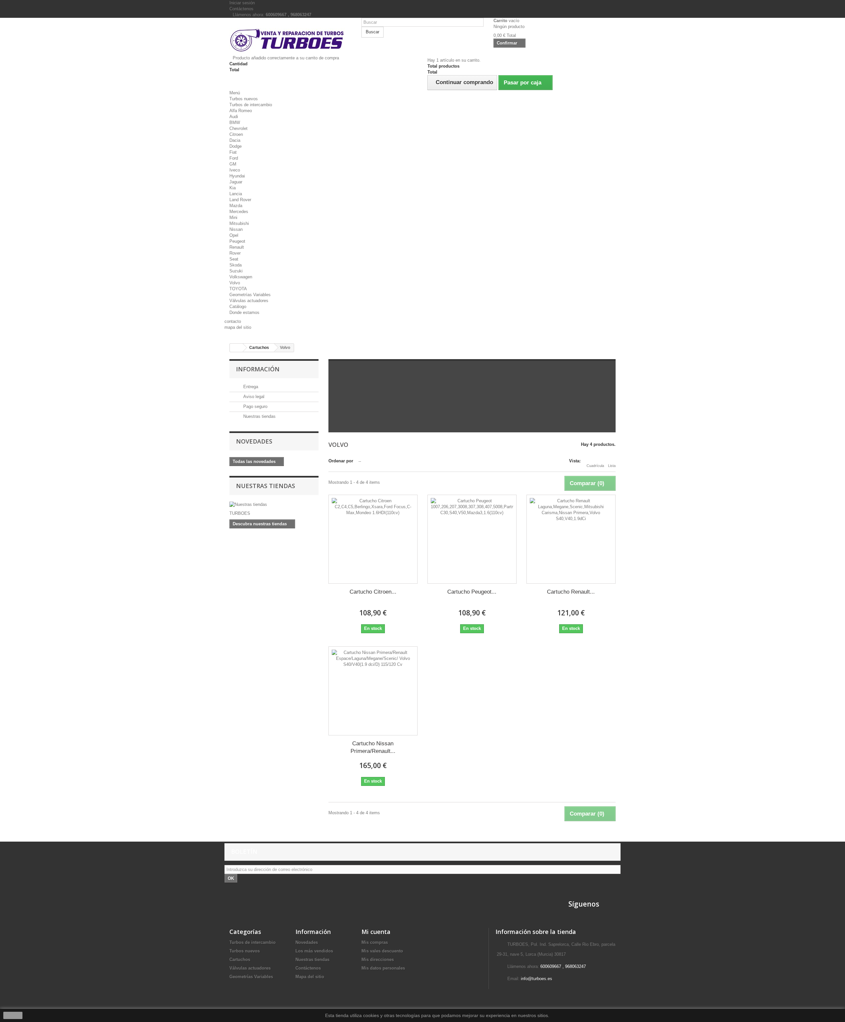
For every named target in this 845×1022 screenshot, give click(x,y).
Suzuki (236, 270)
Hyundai (237, 175)
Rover (235, 253)
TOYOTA (238, 288)
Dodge (235, 146)
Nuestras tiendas (259, 416)
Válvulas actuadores (248, 300)
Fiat (233, 152)
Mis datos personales (383, 968)
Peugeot (237, 241)
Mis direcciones (377, 959)
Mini (233, 217)
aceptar (13, 1015)
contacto (232, 321)
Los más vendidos (314, 950)
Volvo (234, 282)
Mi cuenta (375, 932)
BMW (234, 122)
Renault (236, 247)
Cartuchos (239, 959)
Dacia (234, 140)
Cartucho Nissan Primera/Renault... (373, 747)
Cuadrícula (595, 466)
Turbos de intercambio (250, 104)
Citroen (236, 134)
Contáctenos (241, 8)
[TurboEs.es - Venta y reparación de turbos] (290, 39)
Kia (232, 187)
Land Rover (240, 199)
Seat (233, 259)
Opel (233, 235)
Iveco (234, 170)
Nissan (236, 229)
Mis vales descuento (382, 950)
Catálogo (237, 306)
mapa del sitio (237, 327)
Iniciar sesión (242, 2)
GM (232, 164)
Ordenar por (340, 460)
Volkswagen (240, 276)
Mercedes (238, 211)
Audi (233, 116)
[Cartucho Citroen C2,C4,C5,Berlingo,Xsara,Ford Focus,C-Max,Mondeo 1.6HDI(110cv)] (373, 539)
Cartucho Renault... (571, 592)
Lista (612, 466)
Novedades (254, 441)
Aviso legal (253, 396)
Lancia (235, 193)
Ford (233, 158)
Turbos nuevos (243, 98)
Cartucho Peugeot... (471, 592)
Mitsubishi (239, 223)
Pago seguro (254, 406)
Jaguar (235, 181)
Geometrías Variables (250, 294)
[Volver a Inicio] (236, 348)
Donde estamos (244, 312)
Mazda (235, 205)
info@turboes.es (536, 978)
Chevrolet (238, 128)
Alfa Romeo (240, 110)
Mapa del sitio (309, 976)
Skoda (235, 265)
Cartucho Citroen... (373, 592)
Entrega (250, 386)
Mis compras (374, 942)
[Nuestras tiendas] (274, 505)
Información (258, 369)
